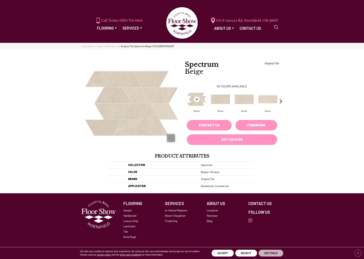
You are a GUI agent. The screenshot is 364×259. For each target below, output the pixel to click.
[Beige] (196, 99)
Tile (104, 46)
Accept (222, 253)
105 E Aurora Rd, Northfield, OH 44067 (247, 20)
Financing (256, 125)
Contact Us (209, 125)
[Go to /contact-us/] (265, 203)
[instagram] (250, 220)
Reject (246, 253)
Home (85, 46)
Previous (183, 95)
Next (281, 95)
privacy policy (104, 255)
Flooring (95, 46)
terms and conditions (130, 255)
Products (113, 46)
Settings (271, 253)
